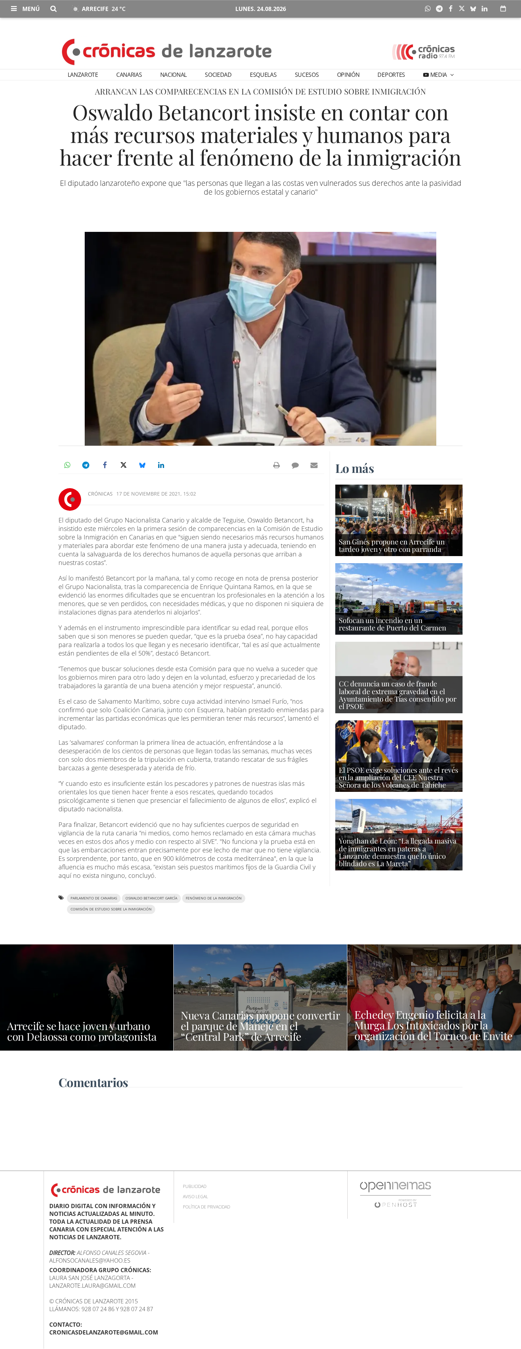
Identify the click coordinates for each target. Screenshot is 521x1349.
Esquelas (263, 75)
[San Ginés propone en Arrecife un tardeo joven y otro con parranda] (399, 520)
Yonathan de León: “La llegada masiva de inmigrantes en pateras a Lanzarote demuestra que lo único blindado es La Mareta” (397, 852)
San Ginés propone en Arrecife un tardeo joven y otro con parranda (392, 545)
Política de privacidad (206, 1207)
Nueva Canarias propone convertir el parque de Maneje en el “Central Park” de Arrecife (260, 1026)
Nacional (173, 75)
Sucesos (307, 75)
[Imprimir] (276, 465)
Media (438, 75)
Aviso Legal (195, 1197)
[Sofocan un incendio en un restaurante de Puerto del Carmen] (399, 598)
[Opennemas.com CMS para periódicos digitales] (395, 1194)
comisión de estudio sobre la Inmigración (111, 909)
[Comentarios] (295, 465)
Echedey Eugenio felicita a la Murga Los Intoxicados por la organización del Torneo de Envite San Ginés (433, 1030)
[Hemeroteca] (503, 8)
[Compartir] (429, 9)
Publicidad (194, 1186)
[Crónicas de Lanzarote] (167, 51)
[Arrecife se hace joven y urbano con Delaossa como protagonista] (86, 997)
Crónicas (100, 493)
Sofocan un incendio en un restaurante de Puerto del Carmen (392, 623)
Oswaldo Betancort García (151, 898)
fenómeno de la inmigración (214, 898)
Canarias (129, 75)
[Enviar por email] (314, 465)
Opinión (348, 75)
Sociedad (218, 75)
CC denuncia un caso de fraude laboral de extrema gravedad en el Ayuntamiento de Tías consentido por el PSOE (397, 695)
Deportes (391, 75)
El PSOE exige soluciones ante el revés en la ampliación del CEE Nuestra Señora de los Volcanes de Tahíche (398, 777)
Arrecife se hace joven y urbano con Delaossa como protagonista (82, 1031)
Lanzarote (83, 75)
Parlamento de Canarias (94, 898)
